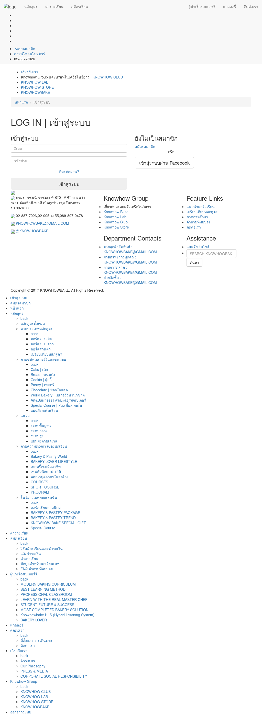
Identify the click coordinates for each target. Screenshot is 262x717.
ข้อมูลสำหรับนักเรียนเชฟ (40, 563)
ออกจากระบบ (20, 711)
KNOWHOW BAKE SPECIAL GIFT (58, 522)
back (24, 318)
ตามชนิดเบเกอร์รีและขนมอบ (43, 359)
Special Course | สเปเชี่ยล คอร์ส (56, 405)
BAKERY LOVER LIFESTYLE (54, 461)
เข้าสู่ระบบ (69, 183)
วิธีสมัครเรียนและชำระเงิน (41, 548)
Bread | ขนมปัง (43, 374)
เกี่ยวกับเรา (29, 71)
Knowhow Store (116, 227)
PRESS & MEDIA (34, 671)
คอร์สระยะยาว (42, 343)
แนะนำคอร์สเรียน (201, 206)
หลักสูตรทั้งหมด (32, 323)
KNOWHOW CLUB (108, 76)
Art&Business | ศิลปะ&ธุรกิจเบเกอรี (58, 400)
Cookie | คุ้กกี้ (41, 379)
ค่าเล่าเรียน (29, 558)
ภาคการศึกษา (197, 216)
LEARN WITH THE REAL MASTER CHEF (54, 599)
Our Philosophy (32, 665)
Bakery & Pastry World (49, 456)
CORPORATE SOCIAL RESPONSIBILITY (53, 676)
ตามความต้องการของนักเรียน (43, 446)
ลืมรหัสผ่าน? (69, 171)
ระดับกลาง (39, 430)
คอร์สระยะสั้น (41, 338)
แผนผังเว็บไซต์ (198, 246)
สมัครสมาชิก (145, 146)
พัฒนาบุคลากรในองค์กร (50, 476)
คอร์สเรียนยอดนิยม (46, 507)
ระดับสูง (37, 435)
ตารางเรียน (54, 6)
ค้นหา (194, 262)
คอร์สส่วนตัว (41, 348)
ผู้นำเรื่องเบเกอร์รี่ (202, 6)
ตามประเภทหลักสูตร (36, 328)
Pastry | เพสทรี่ (42, 384)
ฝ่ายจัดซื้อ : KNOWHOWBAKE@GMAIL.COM (130, 280)
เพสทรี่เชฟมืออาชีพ (46, 466)
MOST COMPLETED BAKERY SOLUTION (54, 609)
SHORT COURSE (45, 487)
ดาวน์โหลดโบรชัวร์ (29, 53)
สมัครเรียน (79, 6)
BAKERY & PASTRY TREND (53, 517)
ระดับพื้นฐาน (41, 425)
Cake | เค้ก (39, 369)
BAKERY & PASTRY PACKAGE (55, 512)
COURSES (39, 481)
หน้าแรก (21, 102)
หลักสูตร (31, 6)
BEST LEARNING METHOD (43, 589)
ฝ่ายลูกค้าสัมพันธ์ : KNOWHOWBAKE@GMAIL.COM (130, 249)
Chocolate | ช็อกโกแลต (49, 389)
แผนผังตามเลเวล (44, 440)
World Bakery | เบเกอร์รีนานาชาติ (58, 394)
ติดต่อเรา (251, 6)
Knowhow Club (116, 221)
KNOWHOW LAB (34, 82)
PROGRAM (40, 492)
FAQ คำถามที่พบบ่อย (36, 568)
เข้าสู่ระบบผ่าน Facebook (164, 162)
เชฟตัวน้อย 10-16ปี (46, 471)
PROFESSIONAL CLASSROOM (46, 594)
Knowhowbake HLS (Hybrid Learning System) (57, 614)
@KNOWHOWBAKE (32, 230)
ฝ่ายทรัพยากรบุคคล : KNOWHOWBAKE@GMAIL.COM (130, 259)
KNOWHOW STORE (37, 87)
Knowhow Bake (116, 211)
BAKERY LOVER (33, 619)
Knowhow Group (23, 681)
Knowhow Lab (115, 216)
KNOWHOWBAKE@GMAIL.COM (42, 223)
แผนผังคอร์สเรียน (44, 410)
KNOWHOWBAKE (35, 92)
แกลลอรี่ (229, 6)
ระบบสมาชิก (24, 48)
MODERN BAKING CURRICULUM (48, 584)
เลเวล (25, 415)
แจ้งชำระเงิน (30, 553)
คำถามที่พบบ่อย (199, 221)
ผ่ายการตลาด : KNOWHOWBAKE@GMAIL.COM (130, 270)
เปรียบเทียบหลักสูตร (202, 211)
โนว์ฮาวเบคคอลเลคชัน (38, 497)
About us (27, 660)
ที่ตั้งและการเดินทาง (36, 640)
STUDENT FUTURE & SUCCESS (47, 604)
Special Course (43, 527)
